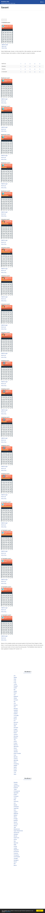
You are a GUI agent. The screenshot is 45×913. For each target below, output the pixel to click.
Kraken (15, 743)
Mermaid (16, 760)
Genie (15, 767)
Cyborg (15, 758)
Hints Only (4, 48)
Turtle (15, 684)
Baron (15, 865)
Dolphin (16, 713)
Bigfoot (15, 738)
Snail (15, 679)
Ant (14, 675)
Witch (15, 762)
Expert (15, 794)
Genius (15, 825)
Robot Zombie (17, 753)
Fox (15, 720)
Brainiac (16, 820)
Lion (15, 703)
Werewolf (16, 746)
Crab (15, 681)
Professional (17, 791)
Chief (15, 798)
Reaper (15, 765)
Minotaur (16, 736)
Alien (15, 725)
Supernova (16, 837)
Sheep (15, 691)
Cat (14, 694)
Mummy (16, 744)
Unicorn (16, 734)
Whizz (15, 817)
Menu (43, 1)
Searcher (16, 842)
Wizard (15, 815)
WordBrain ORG (5, 1)
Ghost (15, 748)
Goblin (15, 770)
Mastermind (17, 829)
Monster (16, 731)
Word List (4, 46)
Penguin (16, 686)
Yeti (15, 739)
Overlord (16, 853)
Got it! (39, 910)
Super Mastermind (18, 830)
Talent (15, 789)
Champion (16, 806)
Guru (15, 810)
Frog (15, 682)
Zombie (15, 750)
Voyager (16, 858)
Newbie (15, 782)
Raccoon (16, 722)
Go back (4, 20)
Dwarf (15, 769)
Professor (16, 796)
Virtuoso (16, 823)
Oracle (15, 846)
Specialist (16, 792)
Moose (15, 724)
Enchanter (16, 851)
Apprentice (16, 786)
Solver (15, 839)
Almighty (16, 834)
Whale (15, 698)
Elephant (16, 696)
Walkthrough (5, 44)
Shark (15, 693)
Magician (16, 813)
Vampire (16, 751)
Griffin (15, 741)
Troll (15, 772)
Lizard (15, 717)
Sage (15, 844)
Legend (15, 811)
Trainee (15, 784)
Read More (8, 911)
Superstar (16, 808)
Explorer (16, 787)
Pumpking (16, 763)
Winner (15, 836)
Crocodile (16, 715)
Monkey (16, 708)
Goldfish (16, 710)
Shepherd (16, 849)
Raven (15, 718)
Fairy (15, 755)
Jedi (15, 827)
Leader (15, 848)
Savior (15, 862)
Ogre (15, 774)
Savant (15, 822)
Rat (14, 689)
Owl (15, 706)
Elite (15, 799)
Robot (15, 732)
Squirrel (15, 705)
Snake (15, 687)
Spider (15, 677)
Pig (14, 701)
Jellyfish (16, 712)
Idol (15, 863)
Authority (16, 801)
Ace (15, 803)
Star (15, 841)
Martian (16, 757)
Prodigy (16, 818)
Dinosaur (16, 727)
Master (15, 805)
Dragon (15, 729)
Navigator (16, 860)
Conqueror (16, 855)
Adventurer (16, 832)
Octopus (16, 699)
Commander (17, 856)
